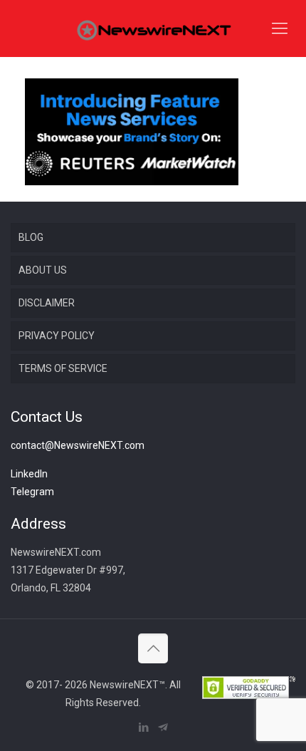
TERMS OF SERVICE (63, 368)
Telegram (32, 491)
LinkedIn (29, 474)
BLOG (31, 237)
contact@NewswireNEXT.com (77, 445)
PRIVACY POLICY (57, 335)
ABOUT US (43, 270)
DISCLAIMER (47, 303)
